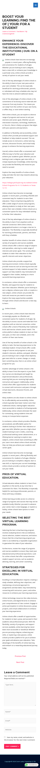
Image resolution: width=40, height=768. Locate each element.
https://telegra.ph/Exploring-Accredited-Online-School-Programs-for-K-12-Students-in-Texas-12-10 (20, 185)
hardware (20, 31)
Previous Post (20, 656)
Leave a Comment (8, 31)
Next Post (20, 662)
